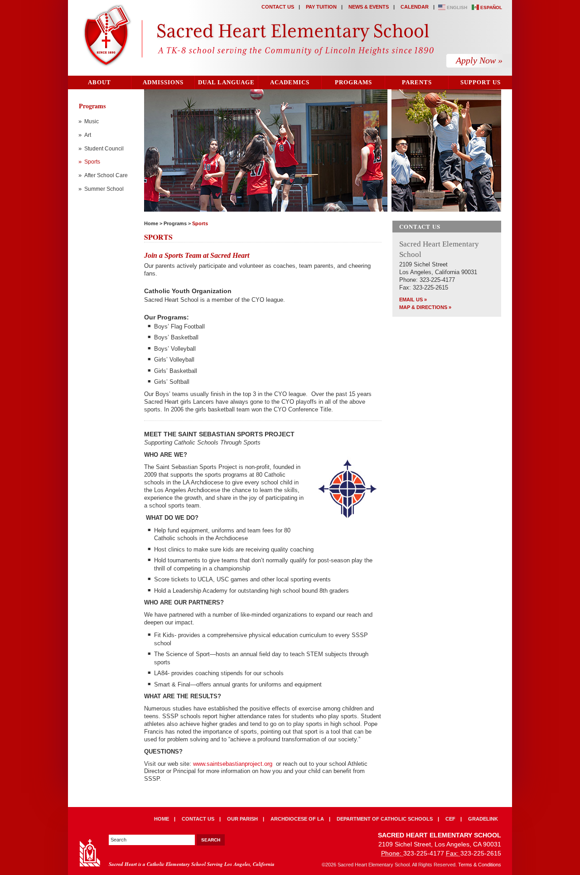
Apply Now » (479, 60)
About (99, 82)
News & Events (368, 7)
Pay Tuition (321, 7)
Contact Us (277, 7)
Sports (200, 223)
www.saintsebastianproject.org (232, 763)
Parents (417, 82)
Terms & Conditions (479, 864)
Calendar (415, 7)
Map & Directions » (425, 307)
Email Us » (413, 299)
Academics (289, 82)
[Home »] (257, 36)
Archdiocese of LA (297, 819)
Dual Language (226, 82)
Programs (353, 82)
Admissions (163, 82)
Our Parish (242, 819)
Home (151, 223)
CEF (450, 819)
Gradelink (483, 819)
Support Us (480, 82)
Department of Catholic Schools (385, 819)
